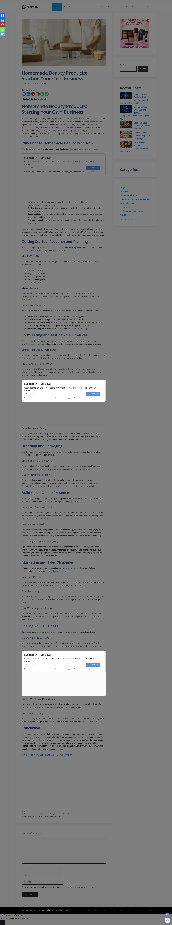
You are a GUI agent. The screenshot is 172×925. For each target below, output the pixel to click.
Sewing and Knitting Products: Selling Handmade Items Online (48, 814)
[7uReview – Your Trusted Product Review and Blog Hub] (30, 7)
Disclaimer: (118, 910)
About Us (97, 910)
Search (123, 64)
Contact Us (107, 910)
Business (124, 191)
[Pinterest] (33, 94)
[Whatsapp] (42, 94)
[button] (147, 7)
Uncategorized (126, 219)
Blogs (57, 7)
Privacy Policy (131, 910)
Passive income (88, 7)
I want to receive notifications (15, 918)
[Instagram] (38, 94)
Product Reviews (134, 7)
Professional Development (132, 211)
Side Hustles (70, 7)
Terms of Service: (146, 910)
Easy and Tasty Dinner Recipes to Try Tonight (142, 135)
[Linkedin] (28, 94)
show (42, 99)
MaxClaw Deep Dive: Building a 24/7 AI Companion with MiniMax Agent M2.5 (134, 112)
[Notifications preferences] (2, 922)
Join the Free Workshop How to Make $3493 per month (47, 754)
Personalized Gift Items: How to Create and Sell (42, 816)
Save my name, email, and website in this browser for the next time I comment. (60, 887)
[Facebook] (24, 94)
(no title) (88, 910)
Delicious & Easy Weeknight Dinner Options (142, 125)
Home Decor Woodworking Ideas (135, 199)
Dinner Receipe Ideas (111, 7)
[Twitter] (47, 94)
